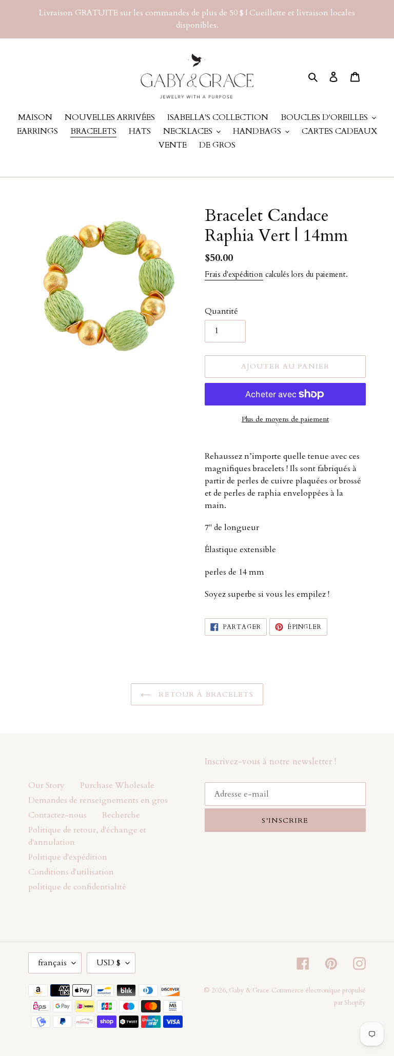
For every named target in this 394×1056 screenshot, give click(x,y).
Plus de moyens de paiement (285, 419)
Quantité (221, 311)
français (52, 962)
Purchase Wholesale (117, 785)
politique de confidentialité (77, 886)
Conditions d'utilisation (71, 872)
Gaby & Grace (249, 990)
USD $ (108, 962)
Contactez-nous (57, 815)
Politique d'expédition (67, 857)
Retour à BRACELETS (204, 694)
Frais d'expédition (234, 274)
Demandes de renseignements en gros (98, 800)
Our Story (46, 785)
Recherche (121, 815)
